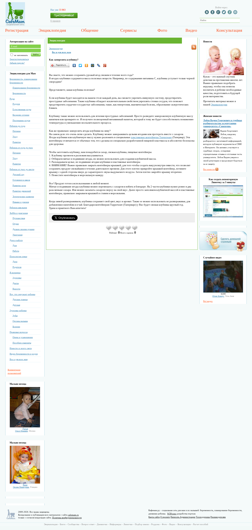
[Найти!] (242, 20)
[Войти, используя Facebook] (213, 13)
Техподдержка (203, 517)
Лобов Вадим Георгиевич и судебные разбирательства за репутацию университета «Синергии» (222, 123)
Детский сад (18, 174)
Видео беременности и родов (24, 354)
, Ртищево (25, 487)
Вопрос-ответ (88, 524)
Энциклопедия (52, 30)
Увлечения (17, 235)
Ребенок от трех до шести (22, 169)
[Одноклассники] (87, 65)
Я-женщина (15, 272)
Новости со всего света (21, 348)
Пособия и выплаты (22, 343)
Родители (17, 267)
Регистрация (16, 30)
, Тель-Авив (223, 296)
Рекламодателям (218, 517)
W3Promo (171, 513)
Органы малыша (20, 321)
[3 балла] (122, 230)
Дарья (25, 429)
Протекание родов (21, 120)
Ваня (25, 485)
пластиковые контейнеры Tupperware (151, 137)
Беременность (19, 93)
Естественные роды (22, 109)
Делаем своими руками (23, 229)
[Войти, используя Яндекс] (230, 13)
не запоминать (21, 55)
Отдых (16, 224)
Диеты (16, 283)
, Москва (25, 431)
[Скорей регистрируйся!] (64, 16)
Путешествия (19, 218)
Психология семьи (18, 256)
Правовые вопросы (19, 332)
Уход (15, 136)
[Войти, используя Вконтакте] (207, 13)
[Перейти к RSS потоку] (193, 47)
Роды (12, 99)
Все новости (209, 169)
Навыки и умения (21, 202)
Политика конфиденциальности (67, 517)
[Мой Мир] (94, 65)
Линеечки (127, 524)
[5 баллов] (135, 230)
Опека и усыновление (23, 337)
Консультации (184, 524)
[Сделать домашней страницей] (223, 251)
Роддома (155, 524)
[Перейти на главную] (15, 25)
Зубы (15, 315)
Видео (191, 30)
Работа (16, 251)
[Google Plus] (106, 65)
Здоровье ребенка (18, 310)
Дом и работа (16, 240)
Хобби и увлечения (19, 213)
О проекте (55, 21)
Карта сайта (154, 517)
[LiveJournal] (100, 65)
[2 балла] (115, 230)
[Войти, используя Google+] (218, 13)
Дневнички (102, 524)
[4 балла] (128, 230)
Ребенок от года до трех (21, 147)
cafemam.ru (73, 515)
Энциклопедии (219, 104)
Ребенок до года (17, 126)
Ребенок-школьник (18, 207)
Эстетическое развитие (23, 196)
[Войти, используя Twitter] (224, 13)
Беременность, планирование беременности (23, 81)
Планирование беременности (26, 88)
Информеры (115, 524)
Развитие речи (19, 185)
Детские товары (20, 299)
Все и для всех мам (19, 359)
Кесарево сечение (21, 115)
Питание (17, 131)
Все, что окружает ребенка (22, 294)
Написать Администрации (182, 517)
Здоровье (17, 278)
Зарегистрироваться (19, 59)
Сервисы (128, 30)
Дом (15, 245)
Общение (89, 30)
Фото (162, 30)
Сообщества (73, 524)
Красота (16, 289)
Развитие (17, 142)
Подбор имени (142, 524)
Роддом (16, 104)
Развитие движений (22, 191)
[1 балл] (109, 230)
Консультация (229, 30)
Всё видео (208, 301)
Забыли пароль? (17, 63)
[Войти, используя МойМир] (235, 13)
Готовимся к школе (21, 180)
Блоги (62, 524)
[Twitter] (81, 65)
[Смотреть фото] (25, 427)
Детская (16, 305)
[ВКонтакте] (75, 65)
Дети (15, 261)
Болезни (16, 326)
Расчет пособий (200, 524)
